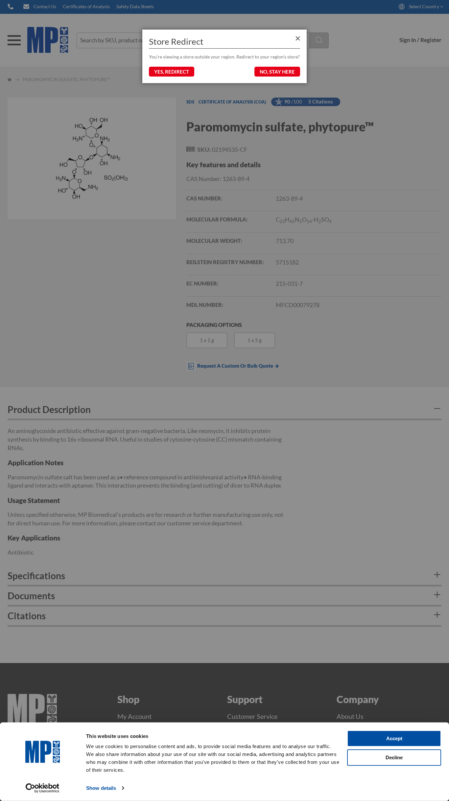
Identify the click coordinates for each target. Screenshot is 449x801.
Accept (394, 738)
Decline (394, 757)
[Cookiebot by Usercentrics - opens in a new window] (42, 788)
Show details (101, 788)
